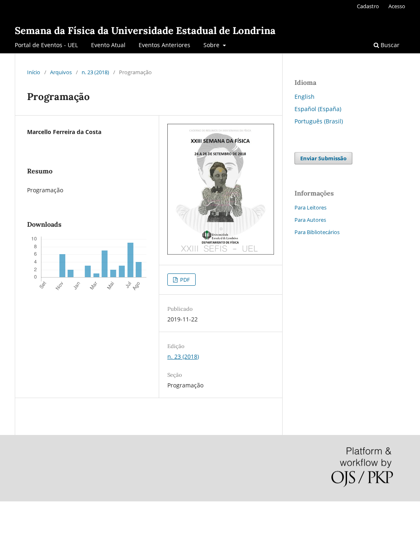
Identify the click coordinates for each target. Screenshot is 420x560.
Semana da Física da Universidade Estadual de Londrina (145, 30)
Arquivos (61, 72)
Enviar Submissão (323, 158)
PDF (184, 279)
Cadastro (368, 6)
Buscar (389, 45)
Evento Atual (108, 45)
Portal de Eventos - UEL (46, 45)
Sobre (212, 45)
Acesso (396, 6)
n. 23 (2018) (95, 72)
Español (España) (317, 109)
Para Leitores (310, 207)
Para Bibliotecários (317, 232)
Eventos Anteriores (164, 45)
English (304, 96)
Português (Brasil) (318, 121)
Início (33, 72)
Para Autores (310, 219)
